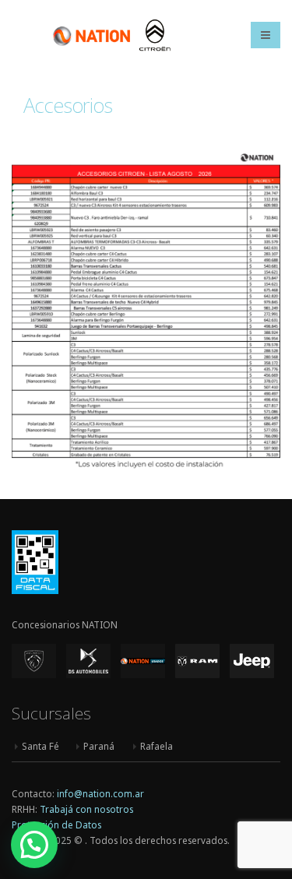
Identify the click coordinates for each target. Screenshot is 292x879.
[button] (34, 844)
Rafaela (156, 746)
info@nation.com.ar (100, 793)
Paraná (98, 746)
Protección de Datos (56, 824)
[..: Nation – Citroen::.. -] (112, 35)
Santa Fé (40, 746)
